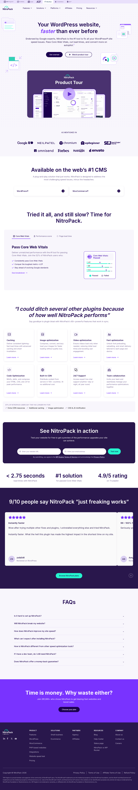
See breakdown (18, 273)
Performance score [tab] (44, 236)
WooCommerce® (80, 191)
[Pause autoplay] (131, 575)
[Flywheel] (20, 1)
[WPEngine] (8, 1)
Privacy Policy (99, 457)
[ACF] (39, 1)
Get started (54, 55)
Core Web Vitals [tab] (22, 236)
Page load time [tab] (65, 236)
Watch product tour (80, 55)
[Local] (30, 1)
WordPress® (22, 191)
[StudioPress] (59, 1)
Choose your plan (69, 709)
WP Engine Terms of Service (67, 457)
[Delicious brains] (69, 1)
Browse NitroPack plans (69, 576)
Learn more (13, 357)
